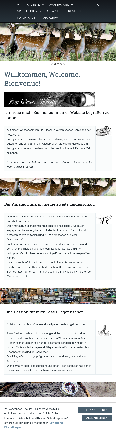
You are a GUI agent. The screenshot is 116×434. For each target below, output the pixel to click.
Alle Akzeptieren (95, 409)
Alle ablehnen (97, 417)
